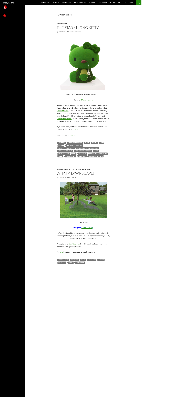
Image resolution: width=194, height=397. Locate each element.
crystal (94, 143)
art (125, 2)
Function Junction (80, 2)
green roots (103, 2)
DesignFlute (8, 2)
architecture (45, 2)
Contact (132, 2)
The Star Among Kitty (78, 27)
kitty (96, 151)
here (75, 129)
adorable (61, 143)
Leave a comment (75, 32)
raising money (70, 156)
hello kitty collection (74, 145)
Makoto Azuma (62, 110)
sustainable (80, 262)
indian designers (115, 2)
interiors (56, 2)
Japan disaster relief (65, 151)
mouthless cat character (98, 153)
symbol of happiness (96, 156)
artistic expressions (75, 143)
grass (83, 260)
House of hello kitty (64, 119)
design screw (66, 2)
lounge (101, 260)
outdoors (62, 262)
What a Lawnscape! (75, 173)
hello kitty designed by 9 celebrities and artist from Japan (78, 148)
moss (74, 153)
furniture (74, 260)
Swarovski (82, 156)
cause (87, 143)
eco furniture (63, 260)
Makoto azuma (87, 100)
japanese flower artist (83, 151)
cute (102, 143)
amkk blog (71, 135)
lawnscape (92, 260)
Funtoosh (92, 2)
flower (61, 145)
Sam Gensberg (74, 244)
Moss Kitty (82, 153)
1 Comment (73, 177)
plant (60, 156)
